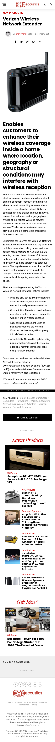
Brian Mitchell (21, 34)
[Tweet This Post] (21, 41)
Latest (30, 398)
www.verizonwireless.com (16, 365)
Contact (18, 702)
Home (22, 398)
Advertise (43, 702)
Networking (22, 401)
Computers (41, 398)
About (10, 702)
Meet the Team (30, 702)
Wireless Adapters (40, 401)
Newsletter (24, 705)
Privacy (34, 705)
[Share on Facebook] (15, 41)
